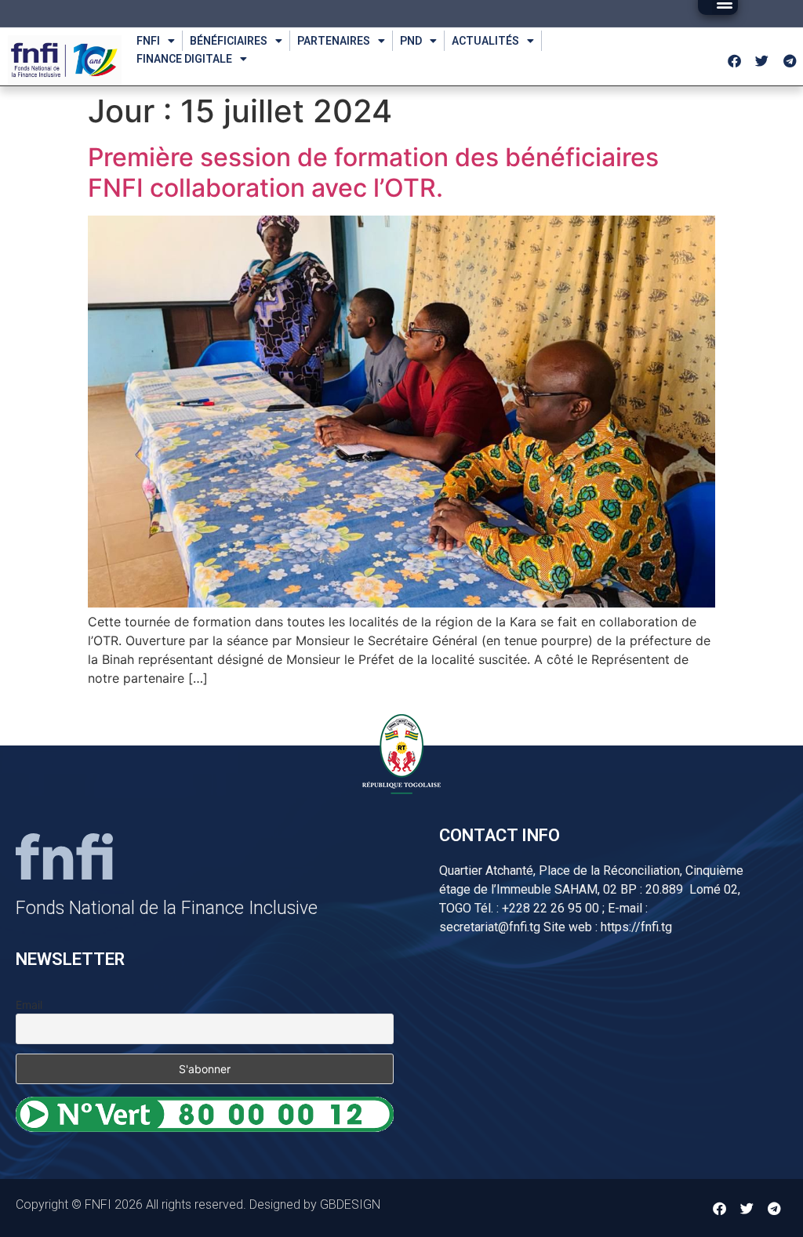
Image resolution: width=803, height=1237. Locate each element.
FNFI (148, 40)
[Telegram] (789, 60)
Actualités (485, 40)
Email (29, 1004)
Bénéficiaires (228, 40)
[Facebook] (734, 60)
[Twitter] (762, 60)
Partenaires (333, 40)
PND (411, 40)
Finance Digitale (184, 59)
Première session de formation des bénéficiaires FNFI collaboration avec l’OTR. (373, 172)
